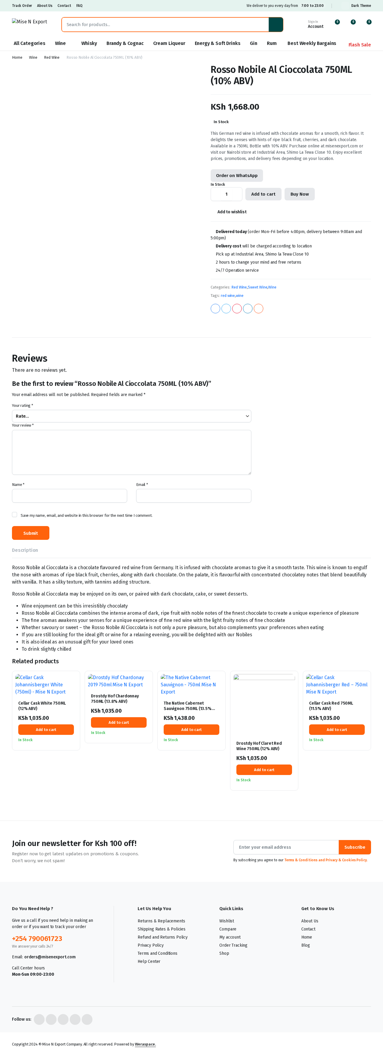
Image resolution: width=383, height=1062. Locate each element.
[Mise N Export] (31, 24)
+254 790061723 (37, 938)
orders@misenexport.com (49, 957)
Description (25, 550)
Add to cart (263, 194)
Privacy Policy (151, 945)
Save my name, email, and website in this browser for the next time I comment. (87, 515)
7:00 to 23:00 (312, 6)
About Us (44, 6)
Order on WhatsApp (236, 175)
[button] (365, 24)
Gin (253, 43)
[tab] (25, 551)
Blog (305, 945)
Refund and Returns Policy (163, 937)
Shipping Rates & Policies (162, 929)
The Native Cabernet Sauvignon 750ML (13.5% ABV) (188, 709)
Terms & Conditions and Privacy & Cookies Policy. (325, 860)
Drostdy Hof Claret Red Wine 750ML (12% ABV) (259, 746)
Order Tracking (233, 945)
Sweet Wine (257, 287)
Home (17, 57)
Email (142, 484)
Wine (60, 43)
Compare (72, 707)
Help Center (149, 961)
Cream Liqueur (169, 43)
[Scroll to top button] (369, 1048)
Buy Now (300, 194)
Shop (224, 953)
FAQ (79, 6)
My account (229, 937)
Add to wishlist (232, 211)
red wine (228, 295)
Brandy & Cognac (125, 43)
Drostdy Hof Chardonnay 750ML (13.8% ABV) (115, 699)
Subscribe (354, 847)
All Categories (29, 43)
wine (239, 295)
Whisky (89, 43)
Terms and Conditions (157, 953)
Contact (64, 6)
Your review (23, 425)
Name (18, 484)
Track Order (22, 6)
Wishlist (226, 921)
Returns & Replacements (161, 921)
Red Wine (52, 57)
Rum (272, 43)
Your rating (22, 405)
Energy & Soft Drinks (218, 43)
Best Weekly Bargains (312, 43)
